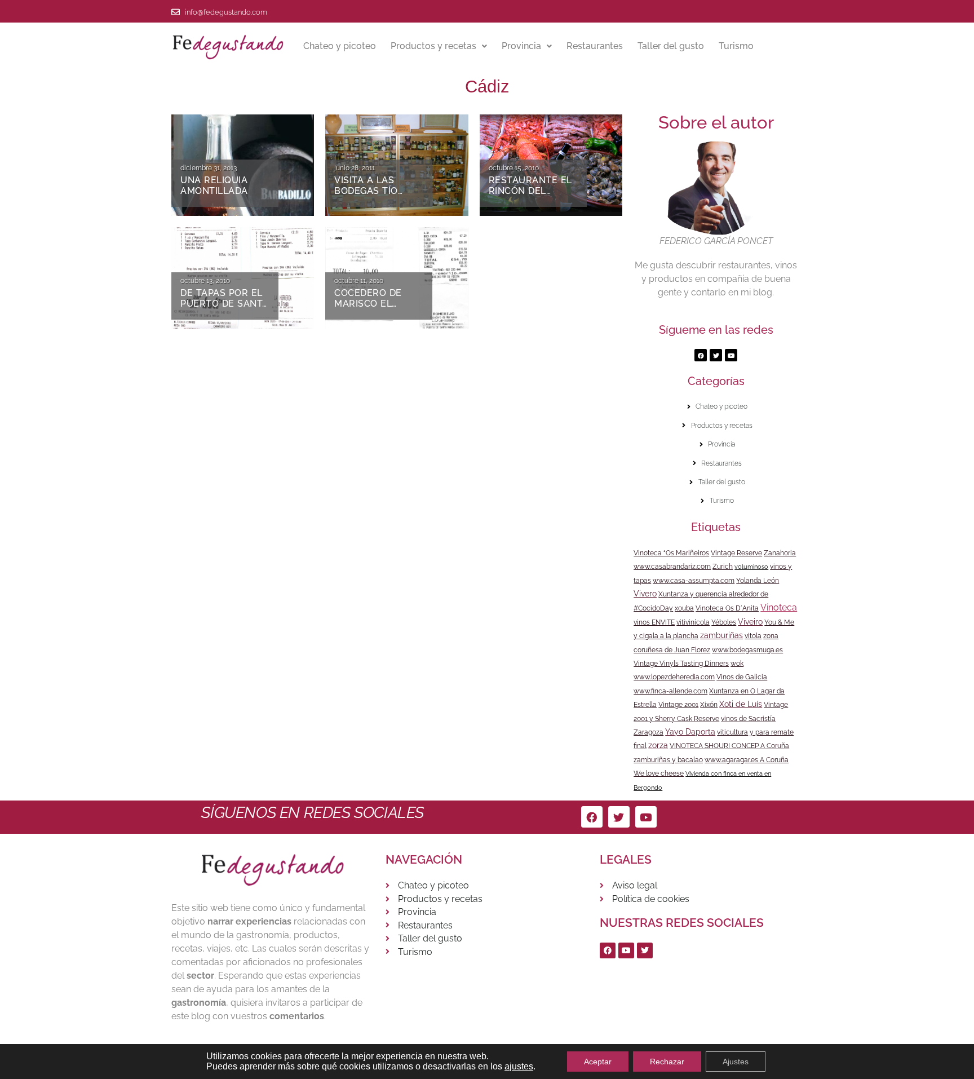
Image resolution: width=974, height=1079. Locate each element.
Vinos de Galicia (741, 677)
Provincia (521, 46)
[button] (438, 46)
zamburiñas (721, 635)
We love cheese (659, 773)
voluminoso (751, 567)
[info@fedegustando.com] (175, 12)
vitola (753, 636)
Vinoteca (778, 607)
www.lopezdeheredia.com (674, 677)
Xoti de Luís (740, 704)
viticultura (732, 732)
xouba (684, 608)
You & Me (779, 622)
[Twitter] (716, 355)
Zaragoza (648, 732)
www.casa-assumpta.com (693, 581)
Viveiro (750, 621)
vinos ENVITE (654, 622)
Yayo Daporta (690, 731)
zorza (658, 745)
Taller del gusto (670, 46)
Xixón (709, 705)
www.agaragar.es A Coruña (747, 760)
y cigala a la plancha (666, 636)
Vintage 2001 (678, 705)
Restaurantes (594, 46)
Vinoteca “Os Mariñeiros (671, 553)
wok (736, 663)
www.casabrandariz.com (672, 567)
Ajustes (736, 1061)
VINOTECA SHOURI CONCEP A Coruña (729, 746)
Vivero (645, 593)
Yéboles (723, 622)
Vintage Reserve (736, 553)
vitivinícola (693, 622)
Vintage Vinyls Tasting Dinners (681, 663)
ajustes (518, 1066)
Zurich (722, 567)
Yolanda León (757, 581)
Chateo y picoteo (339, 46)
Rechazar (667, 1061)
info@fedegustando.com (226, 12)
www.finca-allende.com (670, 691)
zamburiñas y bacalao (668, 760)
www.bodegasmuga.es (747, 650)
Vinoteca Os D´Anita (727, 608)
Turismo (736, 46)
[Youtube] (731, 355)
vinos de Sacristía (748, 719)
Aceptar (598, 1061)
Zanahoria (780, 553)
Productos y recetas (433, 46)
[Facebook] (700, 355)
